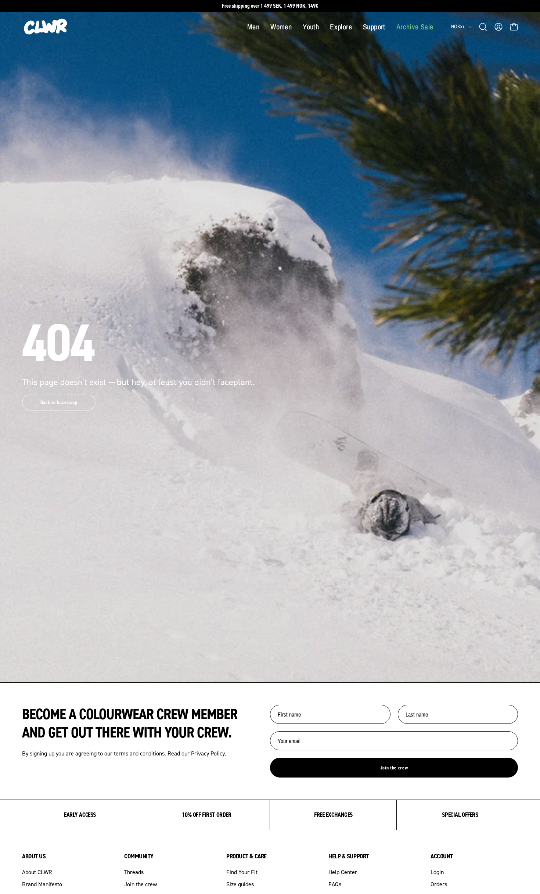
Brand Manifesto (42, 884)
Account (442, 856)
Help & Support (348, 856)
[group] (270, 6)
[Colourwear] (46, 27)
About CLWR (37, 872)
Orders (439, 884)
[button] (483, 27)
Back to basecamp (59, 402)
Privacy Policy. (208, 753)
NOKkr (457, 26)
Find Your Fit (242, 872)
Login (437, 872)
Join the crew (394, 767)
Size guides (240, 884)
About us (34, 856)
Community (139, 856)
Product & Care (246, 856)
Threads (134, 872)
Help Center (342, 872)
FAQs (334, 884)
